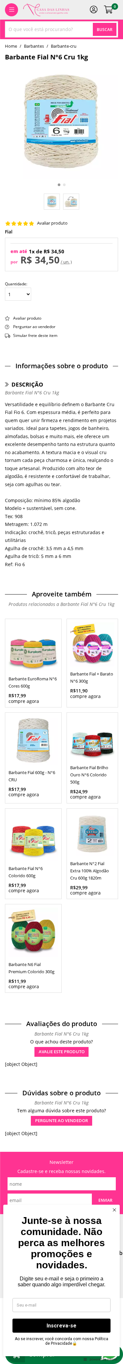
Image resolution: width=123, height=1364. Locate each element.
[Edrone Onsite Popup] (61, 682)
